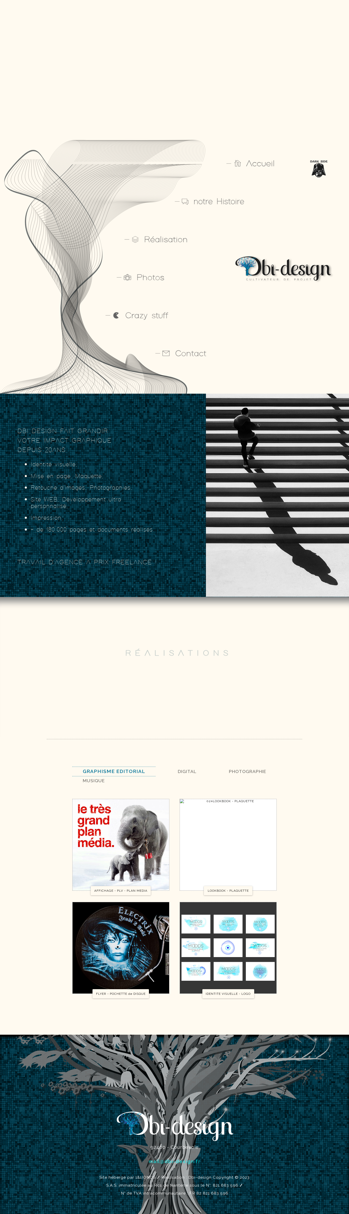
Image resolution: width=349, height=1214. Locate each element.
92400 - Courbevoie (174, 1147)
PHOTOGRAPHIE (247, 771)
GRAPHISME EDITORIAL (114, 771)
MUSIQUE (94, 780)
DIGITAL (187, 771)
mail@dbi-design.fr (175, 1161)
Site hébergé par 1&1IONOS (127, 1177)
